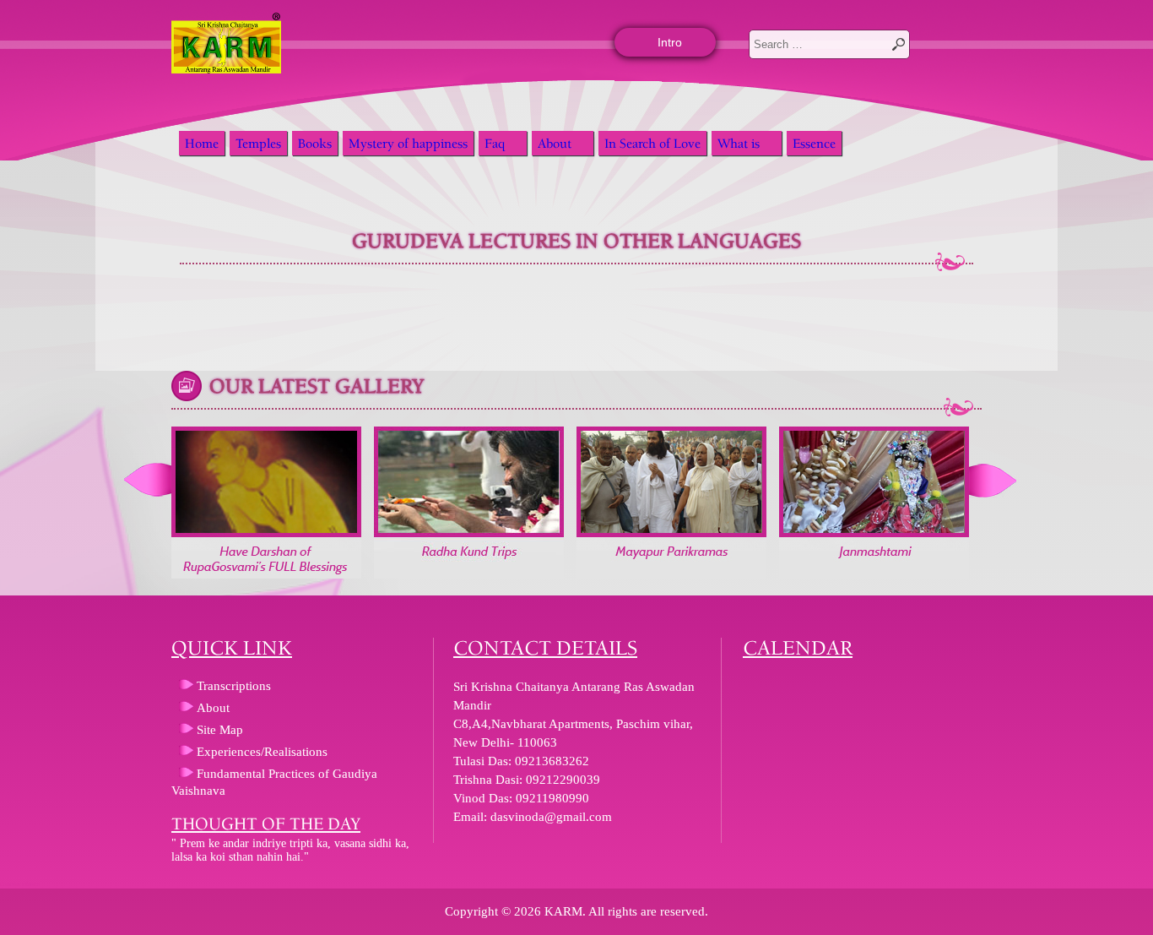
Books (315, 143)
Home (202, 143)
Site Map (220, 730)
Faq (494, 143)
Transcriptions (234, 686)
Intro (670, 42)
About (554, 143)
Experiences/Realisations (262, 751)
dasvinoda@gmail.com (551, 817)
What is (738, 143)
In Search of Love (652, 143)
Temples (258, 143)
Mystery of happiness (408, 143)
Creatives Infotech (20, 884)
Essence (814, 143)
